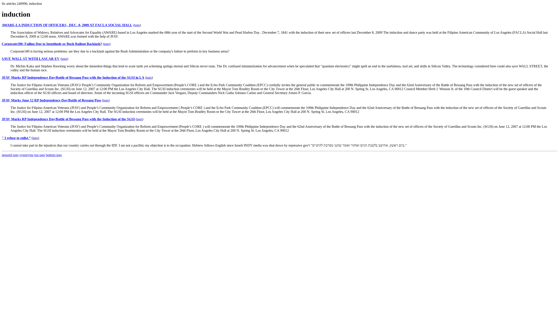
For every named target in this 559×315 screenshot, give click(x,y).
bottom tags (54, 155)
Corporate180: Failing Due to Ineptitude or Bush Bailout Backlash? (52, 44)
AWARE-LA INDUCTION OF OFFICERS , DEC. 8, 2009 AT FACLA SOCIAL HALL (67, 25)
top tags (39, 155)
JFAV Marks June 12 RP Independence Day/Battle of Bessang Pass (51, 100)
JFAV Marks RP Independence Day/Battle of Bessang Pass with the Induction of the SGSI (68, 119)
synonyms (26, 155)
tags (137, 25)
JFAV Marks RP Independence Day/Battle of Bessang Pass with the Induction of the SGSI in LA (73, 77)
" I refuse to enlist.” (16, 138)
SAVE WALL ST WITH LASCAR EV (31, 59)
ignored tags (10, 155)
